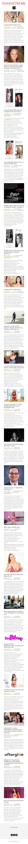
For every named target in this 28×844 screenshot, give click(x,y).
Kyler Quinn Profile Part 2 (12, 527)
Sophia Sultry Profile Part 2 (12, 25)
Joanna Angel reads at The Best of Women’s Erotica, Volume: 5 (14, 206)
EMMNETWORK (20, 28)
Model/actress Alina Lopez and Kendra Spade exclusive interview (14, 252)
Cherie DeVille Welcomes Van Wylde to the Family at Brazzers (14, 366)
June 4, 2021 (6, 113)
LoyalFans (7, 28)
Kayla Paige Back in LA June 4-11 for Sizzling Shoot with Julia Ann (14, 613)
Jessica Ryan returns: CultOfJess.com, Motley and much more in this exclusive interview (13, 730)
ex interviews (18, 26)
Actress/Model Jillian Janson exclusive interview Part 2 (13, 110)
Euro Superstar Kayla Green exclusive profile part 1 (14, 163)
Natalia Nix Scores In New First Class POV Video (14, 690)
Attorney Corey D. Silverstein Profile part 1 (13, 488)
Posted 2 (13, 28)
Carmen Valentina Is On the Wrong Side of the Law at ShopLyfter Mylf (13, 406)
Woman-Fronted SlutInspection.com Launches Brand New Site (13, 645)
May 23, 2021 (7, 491)
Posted (7, 530)
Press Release (15, 256)
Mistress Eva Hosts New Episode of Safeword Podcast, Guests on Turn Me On (13, 327)
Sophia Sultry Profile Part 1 (12, 289)
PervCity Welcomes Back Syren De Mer (14, 801)
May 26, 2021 (7, 255)
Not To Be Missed (16, 114)
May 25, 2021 (7, 291)
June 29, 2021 (7, 27)
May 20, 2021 (7, 766)
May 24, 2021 (7, 331)
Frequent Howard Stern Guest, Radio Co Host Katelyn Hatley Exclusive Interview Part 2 (13, 66)
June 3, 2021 (6, 165)
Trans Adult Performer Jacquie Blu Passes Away (13, 445)
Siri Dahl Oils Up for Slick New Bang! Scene (14, 575)
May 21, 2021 (7, 578)
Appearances (18, 209)
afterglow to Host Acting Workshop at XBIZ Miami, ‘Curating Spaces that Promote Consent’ (13, 762)
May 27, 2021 (6, 209)
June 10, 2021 (7, 70)
